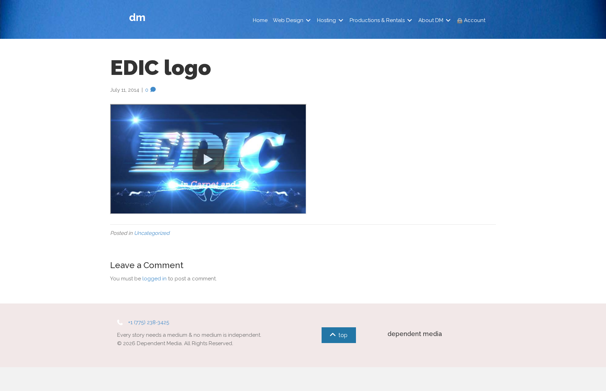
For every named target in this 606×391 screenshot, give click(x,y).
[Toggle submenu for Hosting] (341, 20)
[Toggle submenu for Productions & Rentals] (409, 20)
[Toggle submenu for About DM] (448, 20)
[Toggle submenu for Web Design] (308, 20)
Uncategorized (151, 233)
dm (137, 17)
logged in (154, 278)
